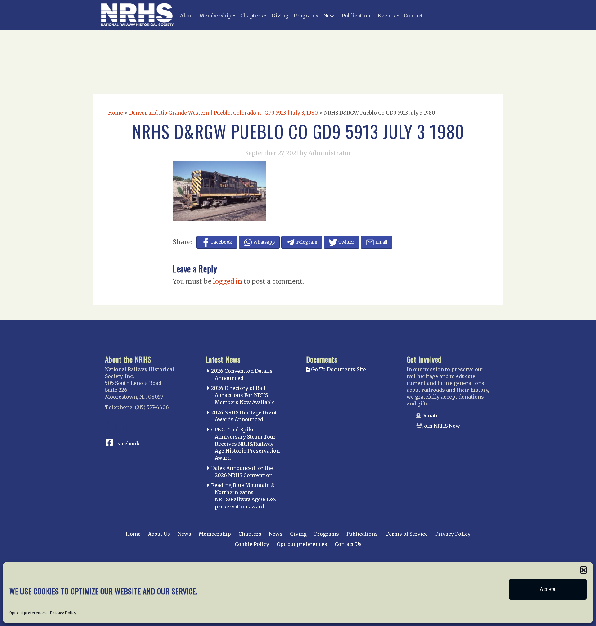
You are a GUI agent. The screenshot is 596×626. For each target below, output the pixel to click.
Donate (430, 415)
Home (115, 113)
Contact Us (348, 544)
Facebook (128, 443)
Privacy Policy (63, 612)
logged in (227, 281)
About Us (159, 534)
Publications (357, 16)
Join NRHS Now (441, 426)
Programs (306, 16)
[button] (583, 570)
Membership (216, 16)
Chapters (251, 16)
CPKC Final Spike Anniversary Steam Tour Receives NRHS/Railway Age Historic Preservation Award (245, 443)
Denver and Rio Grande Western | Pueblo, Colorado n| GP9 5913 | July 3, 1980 (223, 113)
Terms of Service (406, 534)
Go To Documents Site (338, 369)
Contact (413, 16)
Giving (280, 16)
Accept (548, 589)
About (187, 16)
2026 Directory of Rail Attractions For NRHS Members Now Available (243, 395)
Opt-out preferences (28, 612)
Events (386, 16)
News (330, 16)
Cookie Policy (252, 544)
